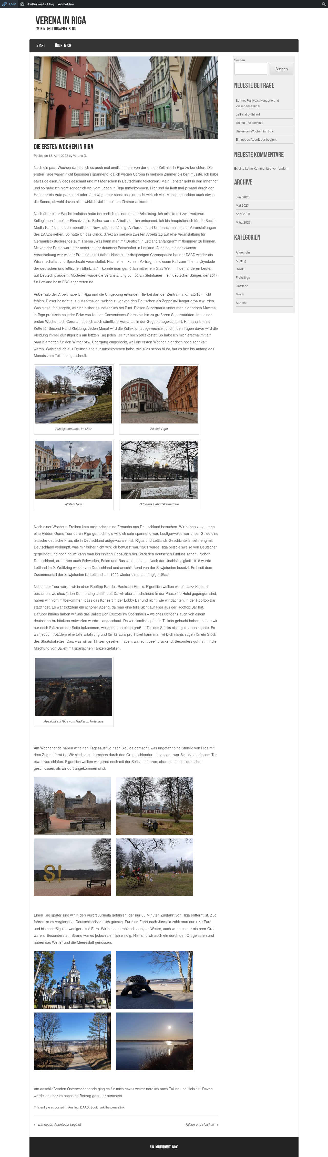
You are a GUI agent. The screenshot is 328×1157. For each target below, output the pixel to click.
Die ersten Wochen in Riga (254, 131)
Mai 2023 (242, 205)
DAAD (84, 1107)
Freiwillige (243, 277)
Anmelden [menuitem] (66, 4)
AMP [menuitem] (12, 4)
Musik (240, 294)
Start (41, 45)
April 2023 (243, 213)
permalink (117, 1107)
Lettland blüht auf (248, 114)
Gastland (242, 286)
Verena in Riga (61, 20)
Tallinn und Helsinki (201, 1124)
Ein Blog (164, 1147)
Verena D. (80, 155)
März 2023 (243, 222)
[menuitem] (324, 4)
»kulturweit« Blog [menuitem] (40, 4)
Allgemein (243, 252)
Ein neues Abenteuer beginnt (57, 1124)
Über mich (63, 45)
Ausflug (73, 1107)
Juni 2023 (243, 197)
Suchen (239, 60)
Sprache (242, 302)
